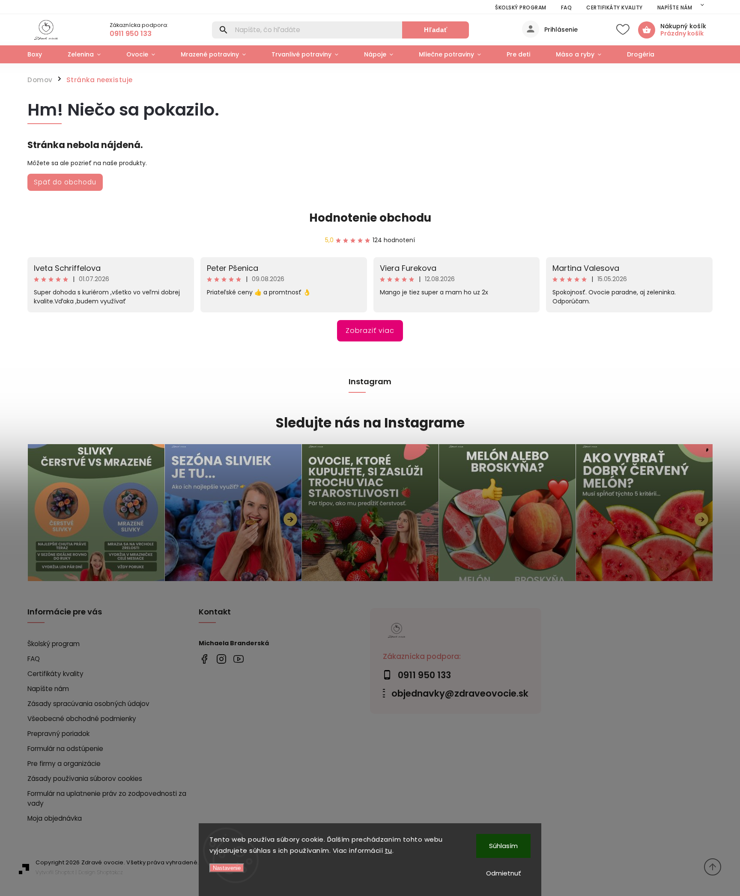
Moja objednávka (54, 818)
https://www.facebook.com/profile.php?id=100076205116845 (204, 659)
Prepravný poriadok (58, 733)
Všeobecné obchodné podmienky (81, 718)
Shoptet (64, 872)
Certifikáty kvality (614, 7)
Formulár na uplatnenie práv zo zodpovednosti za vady (106, 798)
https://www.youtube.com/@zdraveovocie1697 (238, 659)
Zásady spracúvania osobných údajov (88, 703)
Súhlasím (503, 845)
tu (388, 850)
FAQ (566, 7)
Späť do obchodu (65, 182)
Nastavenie (227, 868)
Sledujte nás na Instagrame (370, 423)
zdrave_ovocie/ (221, 659)
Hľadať (436, 29)
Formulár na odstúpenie (65, 748)
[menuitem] (41, 54)
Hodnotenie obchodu (370, 217)
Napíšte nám (674, 7)
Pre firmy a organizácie (64, 763)
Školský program (520, 7)
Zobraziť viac (370, 330)
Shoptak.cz (110, 872)
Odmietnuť (503, 873)
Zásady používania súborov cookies (84, 778)
